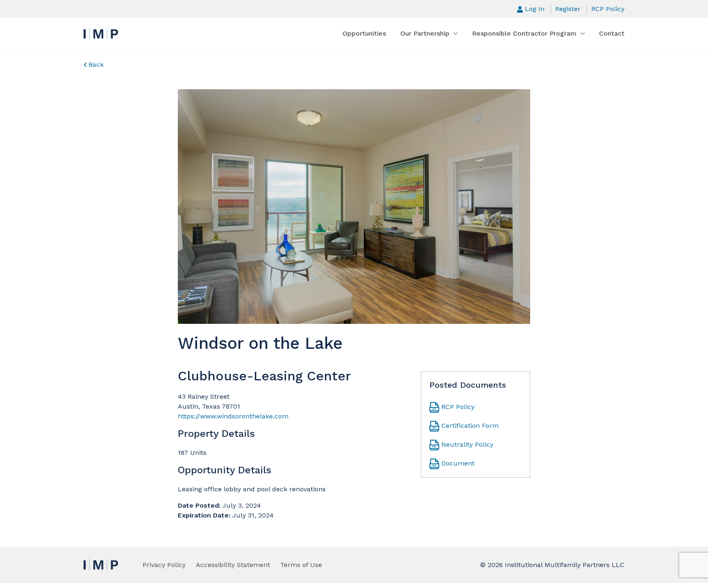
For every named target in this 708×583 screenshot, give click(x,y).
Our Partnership (424, 33)
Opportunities (364, 33)
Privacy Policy (164, 565)
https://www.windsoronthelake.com (233, 416)
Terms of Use (301, 565)
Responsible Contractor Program (524, 33)
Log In (535, 9)
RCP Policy (607, 9)
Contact (611, 33)
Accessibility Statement (233, 565)
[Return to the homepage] (101, 34)
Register (568, 9)
